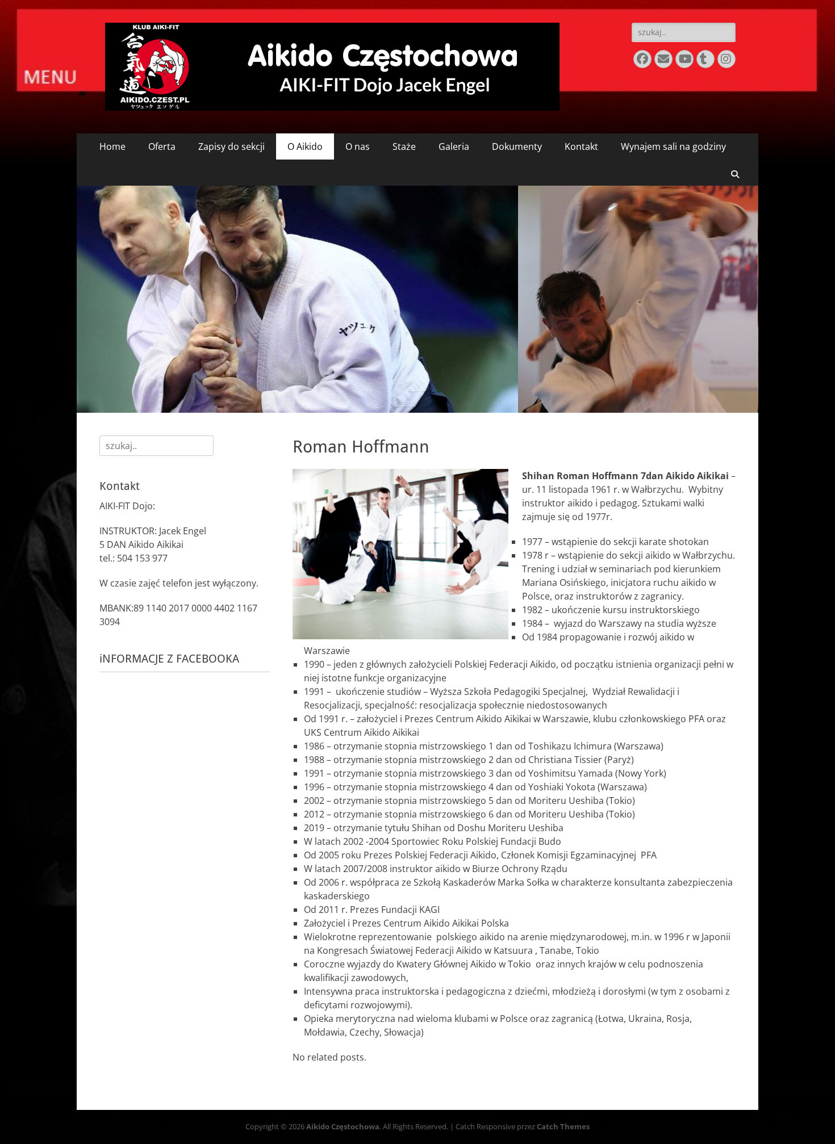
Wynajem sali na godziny (673, 146)
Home (112, 146)
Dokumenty (517, 146)
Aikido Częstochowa (342, 1126)
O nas (357, 146)
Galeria (454, 146)
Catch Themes (563, 1126)
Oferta (162, 146)
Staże (404, 146)
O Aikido (305, 146)
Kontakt (581, 146)
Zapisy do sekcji (231, 146)
